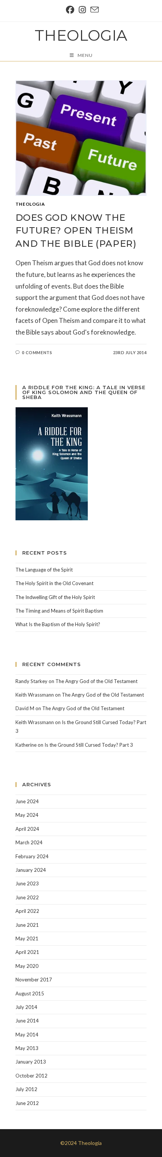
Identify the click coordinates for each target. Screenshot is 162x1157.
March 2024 (29, 842)
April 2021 (27, 952)
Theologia (81, 35)
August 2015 (29, 993)
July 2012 (26, 1089)
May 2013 (26, 1048)
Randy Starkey (31, 681)
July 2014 (26, 1007)
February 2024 (32, 856)
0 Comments (37, 352)
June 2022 (27, 897)
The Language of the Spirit (44, 570)
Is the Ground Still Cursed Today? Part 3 (88, 745)
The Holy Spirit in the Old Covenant (54, 583)
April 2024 (27, 829)
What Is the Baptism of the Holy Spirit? (57, 624)
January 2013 (30, 1062)
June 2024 (27, 801)
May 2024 (26, 815)
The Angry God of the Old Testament (96, 681)
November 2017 (33, 980)
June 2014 (27, 1021)
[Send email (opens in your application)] (93, 10)
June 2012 (27, 1103)
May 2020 (26, 966)
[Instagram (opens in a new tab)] (82, 10)
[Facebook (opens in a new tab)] (70, 10)
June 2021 (27, 925)
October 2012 (31, 1076)
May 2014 (26, 1035)
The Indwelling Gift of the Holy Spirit (55, 597)
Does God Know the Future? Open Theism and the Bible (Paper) (76, 230)
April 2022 (27, 911)
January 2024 (30, 870)
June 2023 (27, 883)
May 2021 (26, 938)
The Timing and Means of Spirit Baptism (59, 611)
